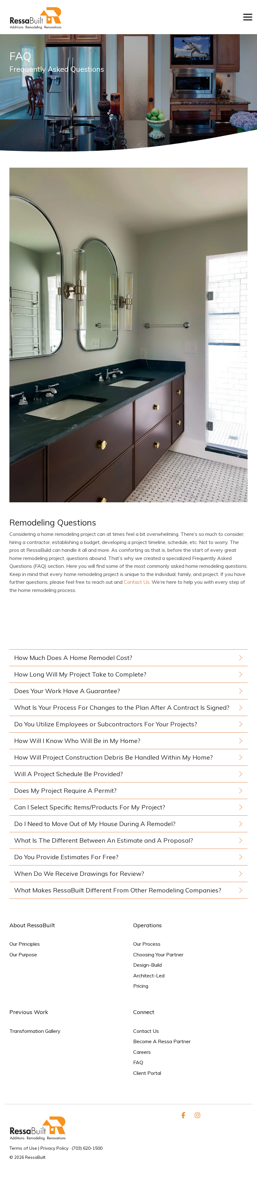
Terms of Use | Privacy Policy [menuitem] (38, 1148)
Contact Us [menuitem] (146, 1031)
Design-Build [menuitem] (147, 965)
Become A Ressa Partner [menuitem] (162, 1041)
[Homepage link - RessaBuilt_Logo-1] (40, 1138)
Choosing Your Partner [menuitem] (158, 955)
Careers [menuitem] (142, 1052)
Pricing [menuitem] (140, 986)
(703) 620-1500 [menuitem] (86, 1148)
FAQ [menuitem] (138, 1062)
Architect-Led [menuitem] (149, 976)
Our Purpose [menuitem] (23, 955)
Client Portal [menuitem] (147, 1073)
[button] (247, 16)
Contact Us (136, 582)
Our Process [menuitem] (146, 944)
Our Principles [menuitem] (24, 944)
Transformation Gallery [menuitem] (34, 1031)
